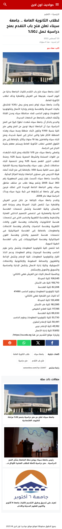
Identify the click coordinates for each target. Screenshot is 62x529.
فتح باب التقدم (38, 361)
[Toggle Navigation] (58, 4)
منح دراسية (22, 361)
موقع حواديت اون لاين (23, 526)
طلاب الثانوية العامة (21, 354)
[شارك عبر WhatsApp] (24, 343)
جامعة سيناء (39, 354)
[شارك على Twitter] (38, 343)
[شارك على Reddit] (10, 343)
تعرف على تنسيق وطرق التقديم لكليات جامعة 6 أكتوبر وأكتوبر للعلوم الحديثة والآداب (31, 504)
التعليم (47, 14)
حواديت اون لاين (42, 5)
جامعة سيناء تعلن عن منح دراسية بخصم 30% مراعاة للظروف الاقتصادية (31, 418)
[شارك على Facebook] (52, 343)
